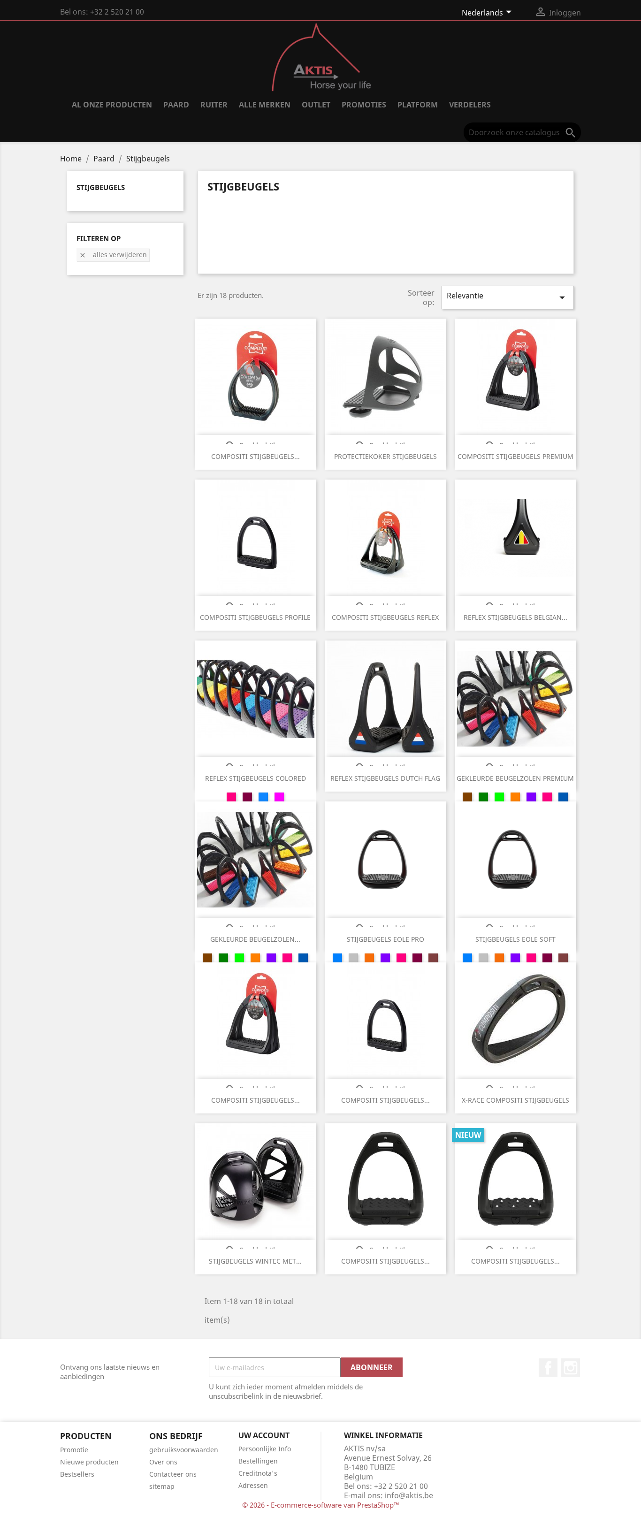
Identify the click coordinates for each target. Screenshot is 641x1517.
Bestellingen (258, 1460)
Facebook (548, 1367)
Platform (417, 104)
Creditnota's (257, 1473)
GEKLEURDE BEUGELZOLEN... (255, 939)
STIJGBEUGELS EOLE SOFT (515, 939)
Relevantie (508, 297)
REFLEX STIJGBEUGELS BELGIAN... (515, 617)
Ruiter (214, 104)
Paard (176, 104)
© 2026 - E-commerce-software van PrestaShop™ (320, 1504)
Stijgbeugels (100, 187)
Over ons (163, 1461)
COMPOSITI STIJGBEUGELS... (255, 456)
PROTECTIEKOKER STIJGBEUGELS (385, 456)
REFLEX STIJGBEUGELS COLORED (255, 778)
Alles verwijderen (113, 254)
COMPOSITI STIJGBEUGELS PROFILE (255, 617)
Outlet (316, 104)
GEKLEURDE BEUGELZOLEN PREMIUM (515, 778)
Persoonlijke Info (264, 1448)
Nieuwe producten (89, 1461)
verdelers (470, 104)
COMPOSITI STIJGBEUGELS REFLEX (385, 617)
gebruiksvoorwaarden (183, 1449)
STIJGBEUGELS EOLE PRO (385, 939)
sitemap (162, 1486)
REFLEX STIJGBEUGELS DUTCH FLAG (385, 778)
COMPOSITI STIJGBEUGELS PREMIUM (515, 456)
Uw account (264, 1435)
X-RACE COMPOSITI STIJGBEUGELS (515, 1100)
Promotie (74, 1449)
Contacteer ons (173, 1474)
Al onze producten (112, 104)
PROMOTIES (364, 104)
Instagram (570, 1367)
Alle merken (264, 104)
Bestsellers (77, 1474)
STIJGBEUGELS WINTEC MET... (255, 1261)
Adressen (253, 1485)
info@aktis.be (409, 1495)
